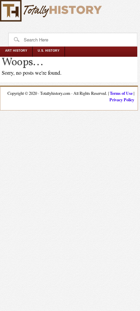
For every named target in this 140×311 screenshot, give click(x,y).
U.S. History (48, 50)
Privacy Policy (121, 100)
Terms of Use (121, 93)
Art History (16, 50)
